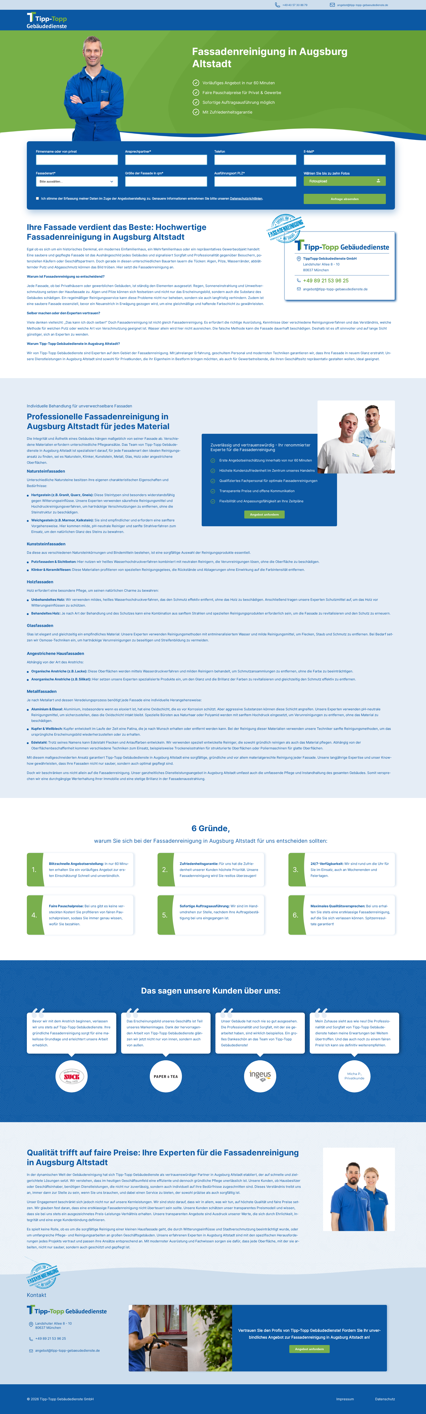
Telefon (219, 151)
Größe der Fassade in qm (144, 173)
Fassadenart (45, 173)
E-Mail (309, 151)
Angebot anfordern (264, 514)
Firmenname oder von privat (56, 151)
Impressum (345, 1399)
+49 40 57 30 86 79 (294, 5)
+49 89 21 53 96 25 (326, 280)
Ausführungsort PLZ (229, 173)
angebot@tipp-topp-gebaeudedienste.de (362, 5)
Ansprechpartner (138, 151)
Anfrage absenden (345, 199)
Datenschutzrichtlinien (246, 198)
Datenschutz (385, 1399)
